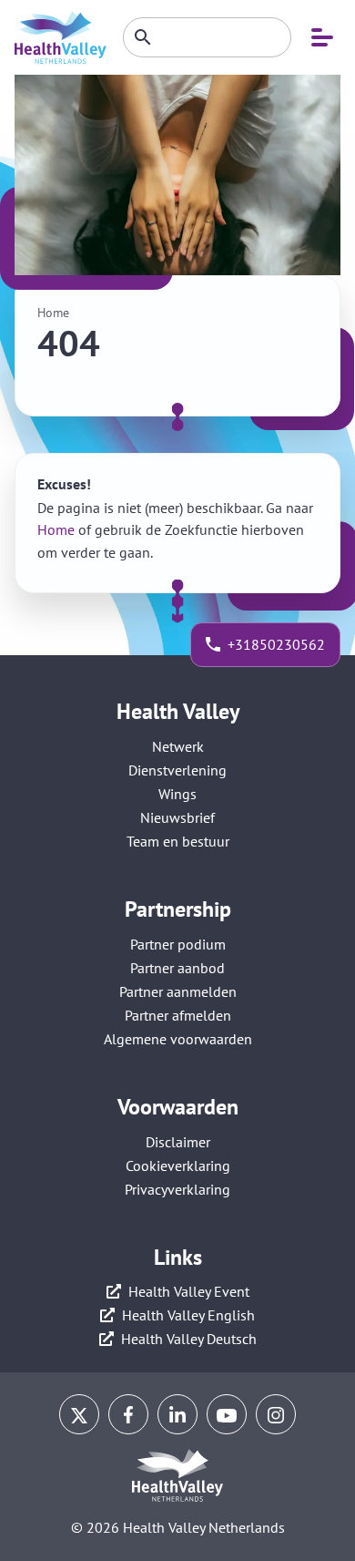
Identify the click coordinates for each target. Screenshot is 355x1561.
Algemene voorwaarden (178, 1039)
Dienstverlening (177, 770)
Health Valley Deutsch (189, 1339)
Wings (177, 794)
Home (53, 312)
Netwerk (178, 746)
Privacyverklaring (177, 1189)
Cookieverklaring (178, 1165)
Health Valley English (188, 1315)
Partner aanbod (177, 968)
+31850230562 (276, 644)
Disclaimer (178, 1142)
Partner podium (178, 944)
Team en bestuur (178, 841)
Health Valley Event (188, 1291)
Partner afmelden (178, 1015)
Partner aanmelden (178, 991)
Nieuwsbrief (177, 817)
